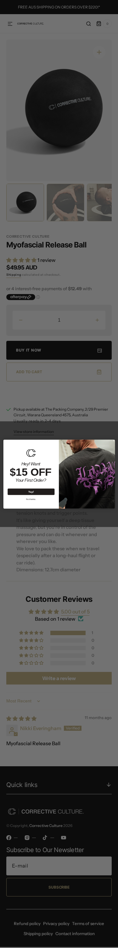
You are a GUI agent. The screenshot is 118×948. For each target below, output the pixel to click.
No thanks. (31, 499)
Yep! (31, 491)
